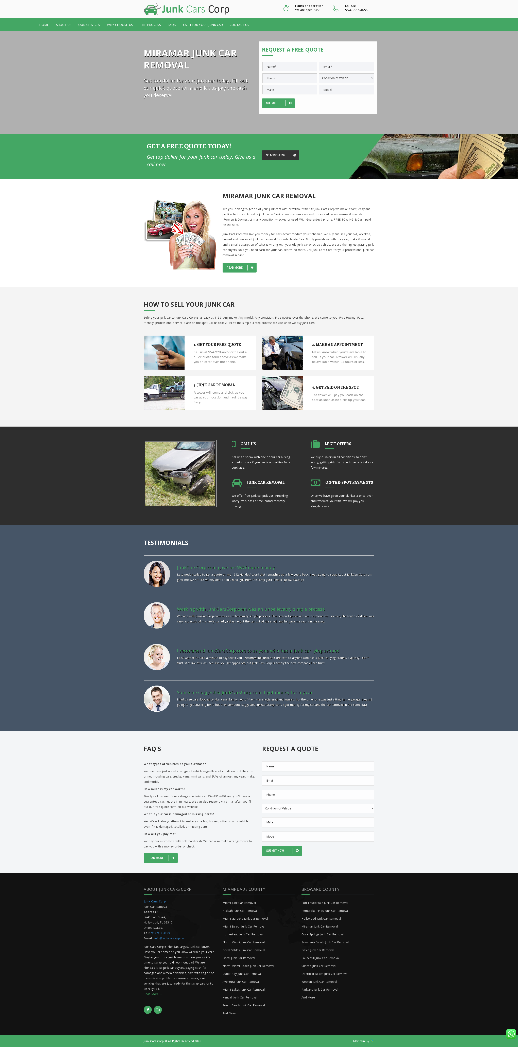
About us (63, 25)
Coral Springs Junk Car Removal (322, 934)
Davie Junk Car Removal (317, 950)
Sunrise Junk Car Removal (318, 966)
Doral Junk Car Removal (239, 958)
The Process (150, 25)
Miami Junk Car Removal (239, 903)
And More (229, 1013)
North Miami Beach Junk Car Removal (248, 966)
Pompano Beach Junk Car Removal (325, 942)
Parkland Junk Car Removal (319, 989)
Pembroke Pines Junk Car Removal (325, 911)
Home (44, 25)
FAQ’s (172, 25)
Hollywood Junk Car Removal (321, 918)
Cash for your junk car (203, 25)
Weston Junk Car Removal (319, 982)
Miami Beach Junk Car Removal (244, 926)
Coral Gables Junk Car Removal (244, 950)
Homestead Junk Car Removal (243, 934)
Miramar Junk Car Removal (319, 926)
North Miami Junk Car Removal (244, 942)
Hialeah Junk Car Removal (240, 911)
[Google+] (158, 1010)
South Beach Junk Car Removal (244, 1005)
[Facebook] (148, 1010)
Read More (235, 267)
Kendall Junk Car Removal (240, 997)
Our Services (89, 25)
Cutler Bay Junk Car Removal (242, 974)
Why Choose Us (120, 25)
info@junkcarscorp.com (170, 938)
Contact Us (239, 25)
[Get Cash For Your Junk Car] (187, 9)
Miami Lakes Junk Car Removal (244, 989)
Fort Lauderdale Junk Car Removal (324, 903)
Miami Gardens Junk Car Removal (245, 918)
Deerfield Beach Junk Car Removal (324, 974)
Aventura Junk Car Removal (241, 982)
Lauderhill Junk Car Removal (320, 958)
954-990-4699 (356, 9)
